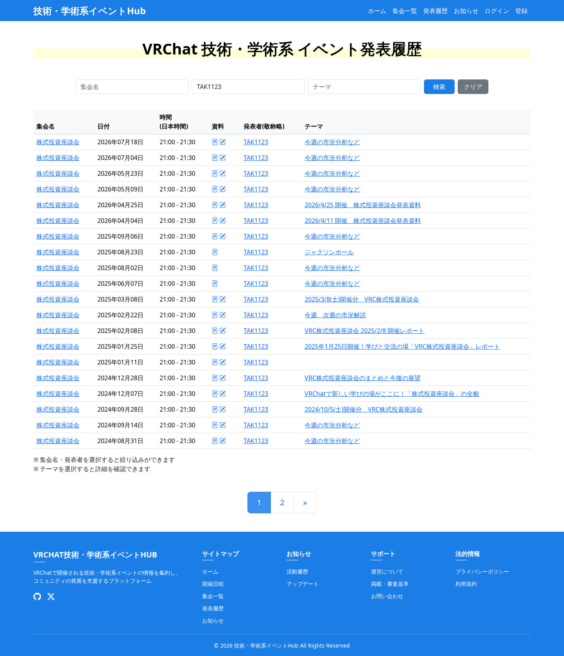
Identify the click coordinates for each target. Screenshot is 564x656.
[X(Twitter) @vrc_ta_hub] (51, 596)
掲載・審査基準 (390, 583)
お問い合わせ (387, 596)
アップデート (303, 583)
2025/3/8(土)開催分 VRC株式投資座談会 (362, 299)
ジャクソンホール (329, 252)
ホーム (377, 11)
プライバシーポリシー (482, 571)
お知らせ (466, 11)
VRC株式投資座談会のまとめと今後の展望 (363, 378)
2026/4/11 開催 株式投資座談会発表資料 (363, 220)
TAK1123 (256, 142)
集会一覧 (404, 11)
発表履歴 (435, 11)
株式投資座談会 (57, 142)
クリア (473, 86)
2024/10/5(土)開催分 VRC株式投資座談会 (363, 409)
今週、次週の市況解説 (335, 315)
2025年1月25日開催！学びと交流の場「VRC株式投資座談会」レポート (402, 346)
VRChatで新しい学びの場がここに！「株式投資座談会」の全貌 (392, 393)
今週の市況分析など (332, 142)
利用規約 (466, 583)
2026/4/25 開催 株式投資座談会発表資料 (363, 205)
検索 (439, 86)
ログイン (497, 11)
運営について (387, 571)
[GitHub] (37, 596)
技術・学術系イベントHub (89, 10)
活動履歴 (297, 571)
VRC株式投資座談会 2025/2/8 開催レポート (364, 330)
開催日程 (213, 583)
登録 (521, 11)
